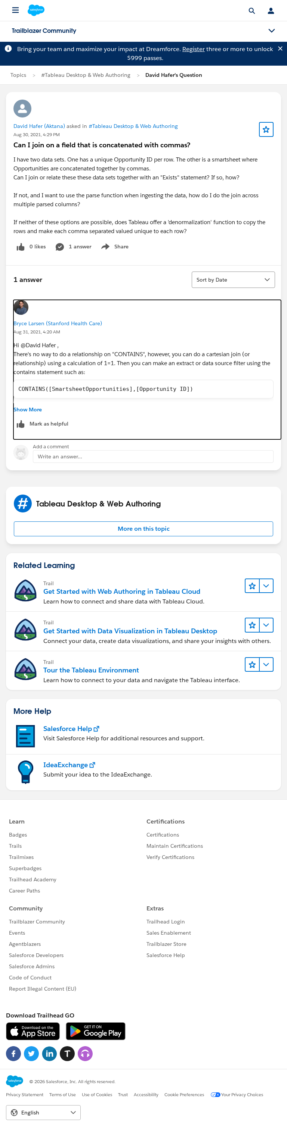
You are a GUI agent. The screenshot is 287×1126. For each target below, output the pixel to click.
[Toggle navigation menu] (271, 31)
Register (193, 49)
